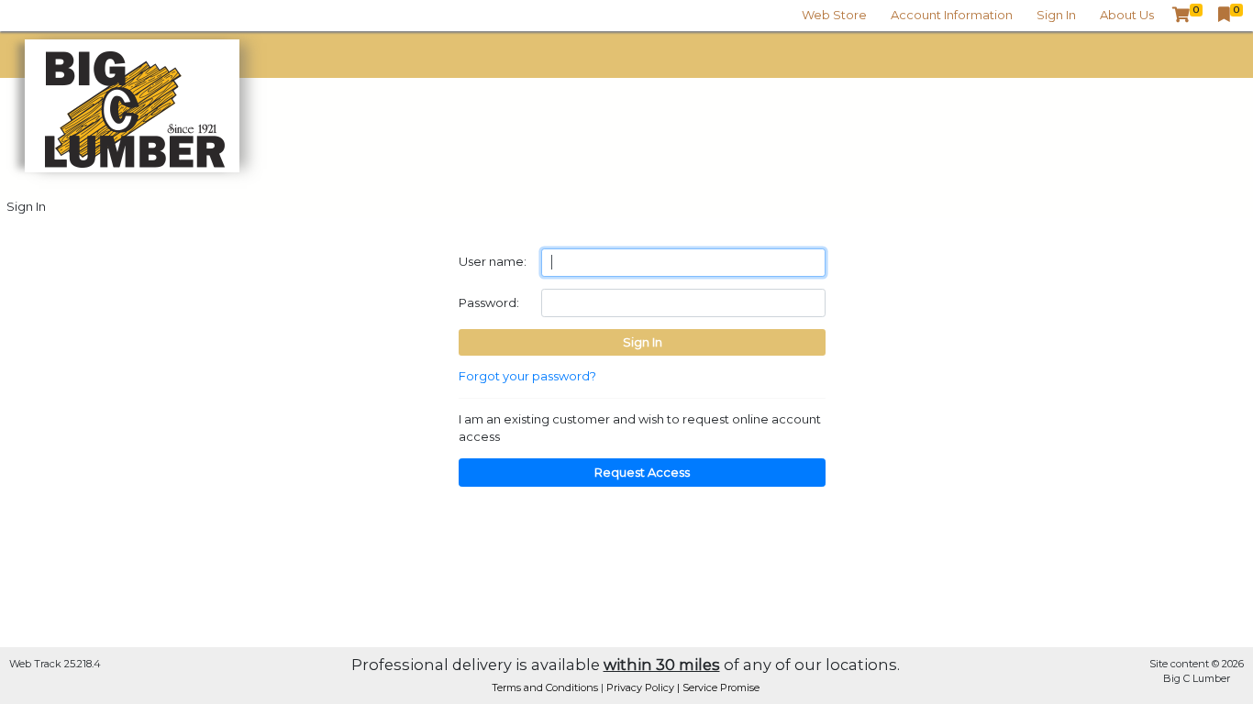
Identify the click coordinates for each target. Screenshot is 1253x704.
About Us (1127, 14)
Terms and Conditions (546, 687)
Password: (489, 302)
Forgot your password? (527, 375)
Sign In (1056, 14)
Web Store (834, 14)
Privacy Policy (641, 687)
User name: (493, 261)
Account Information (952, 14)
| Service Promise (718, 687)
